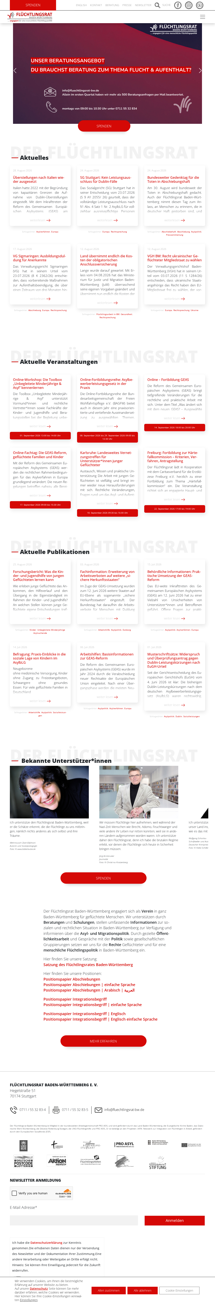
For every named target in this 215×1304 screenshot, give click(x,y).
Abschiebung (183, 228)
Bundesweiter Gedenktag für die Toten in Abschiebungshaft (173, 176)
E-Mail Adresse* (23, 1203)
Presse (127, 5)
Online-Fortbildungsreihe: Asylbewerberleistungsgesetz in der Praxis (106, 380)
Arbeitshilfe (104, 626)
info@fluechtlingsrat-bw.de (124, 1106)
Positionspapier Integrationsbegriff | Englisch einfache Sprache (100, 1015)
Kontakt (96, 5)
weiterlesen (38, 217)
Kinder (33, 626)
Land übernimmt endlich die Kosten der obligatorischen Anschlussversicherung (106, 256)
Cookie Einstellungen (179, 1290)
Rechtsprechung (119, 228)
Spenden (104, 122)
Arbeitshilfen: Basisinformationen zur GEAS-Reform (107, 652)
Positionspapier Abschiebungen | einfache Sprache (89, 981)
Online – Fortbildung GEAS (168, 376)
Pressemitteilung (174, 231)
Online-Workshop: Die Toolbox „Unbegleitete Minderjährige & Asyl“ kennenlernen (37, 380)
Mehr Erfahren (103, 1037)
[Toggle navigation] (202, 17)
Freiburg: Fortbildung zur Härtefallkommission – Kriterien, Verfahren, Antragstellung (172, 453)
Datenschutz (39, 1289)
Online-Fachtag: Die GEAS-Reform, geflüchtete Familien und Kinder (40, 451)
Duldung (127, 626)
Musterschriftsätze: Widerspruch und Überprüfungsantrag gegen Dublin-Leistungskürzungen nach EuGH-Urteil (173, 656)
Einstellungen (29, 1300)
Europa (54, 228)
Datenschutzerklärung (46, 1239)
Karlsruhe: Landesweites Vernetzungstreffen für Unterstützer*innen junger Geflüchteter (106, 455)
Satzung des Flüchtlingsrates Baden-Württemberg (88, 961)
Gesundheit (126, 310)
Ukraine (194, 306)
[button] (200, 68)
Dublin (179, 712)
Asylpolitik (196, 228)
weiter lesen (38, 422)
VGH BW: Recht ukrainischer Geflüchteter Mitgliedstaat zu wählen (174, 254)
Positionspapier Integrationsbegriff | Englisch (84, 1010)
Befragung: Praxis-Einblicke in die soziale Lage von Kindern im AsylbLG (39, 654)
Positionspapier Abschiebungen (71, 975)
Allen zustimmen (108, 1290)
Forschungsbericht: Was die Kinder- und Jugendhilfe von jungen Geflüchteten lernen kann (38, 572)
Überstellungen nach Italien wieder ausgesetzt (38, 176)
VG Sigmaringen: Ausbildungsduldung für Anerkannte (39, 254)
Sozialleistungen (191, 712)
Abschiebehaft (169, 228)
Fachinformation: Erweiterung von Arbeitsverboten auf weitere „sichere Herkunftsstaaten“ (107, 572)
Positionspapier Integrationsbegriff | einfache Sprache (92, 1001)
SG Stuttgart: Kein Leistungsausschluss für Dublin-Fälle (105, 176)
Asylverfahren (43, 228)
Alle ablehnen (142, 1290)
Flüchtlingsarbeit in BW (107, 310)
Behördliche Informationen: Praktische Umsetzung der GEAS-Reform (174, 572)
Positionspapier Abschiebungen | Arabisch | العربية (89, 986)
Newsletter (143, 5)
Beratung (112, 5)
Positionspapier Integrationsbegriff (75, 995)
